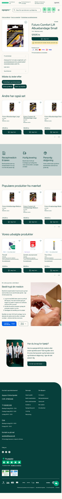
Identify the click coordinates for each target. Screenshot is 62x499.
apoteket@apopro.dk (8, 436)
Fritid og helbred (6, 17)
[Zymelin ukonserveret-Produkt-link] (33, 255)
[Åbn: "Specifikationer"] (15, 71)
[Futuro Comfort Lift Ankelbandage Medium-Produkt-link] (33, 207)
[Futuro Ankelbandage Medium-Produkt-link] (12, 207)
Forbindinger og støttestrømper (29, 17)
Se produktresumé (6, 261)
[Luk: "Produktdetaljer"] (15, 56)
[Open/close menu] (58, 10)
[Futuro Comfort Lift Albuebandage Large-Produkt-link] (33, 117)
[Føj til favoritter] (25, 22)
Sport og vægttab (15, 17)
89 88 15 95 (8, 405)
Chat (3, 420)
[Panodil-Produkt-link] (12, 255)
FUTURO (56, 21)
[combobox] (26, 10)
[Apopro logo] (6, 10)
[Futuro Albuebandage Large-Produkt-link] (12, 117)
